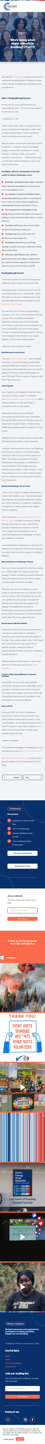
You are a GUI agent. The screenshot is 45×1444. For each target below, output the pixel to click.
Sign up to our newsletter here (14, 758)
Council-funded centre (19, 358)
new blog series (18, 77)
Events (7, 1359)
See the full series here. (30, 751)
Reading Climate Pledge (11, 304)
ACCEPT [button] (20, 1439)
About (7, 1356)
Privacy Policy (10, 1366)
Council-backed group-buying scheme (22, 399)
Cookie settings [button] (8, 1439)
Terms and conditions (13, 1363)
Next (27, 777)
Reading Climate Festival (22, 866)
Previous (16, 777)
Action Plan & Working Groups (22, 853)
